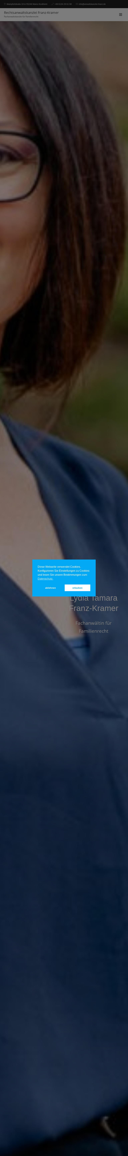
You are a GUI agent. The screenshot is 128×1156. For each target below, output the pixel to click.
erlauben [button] (77, 587)
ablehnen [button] (50, 587)
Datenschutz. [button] (45, 578)
